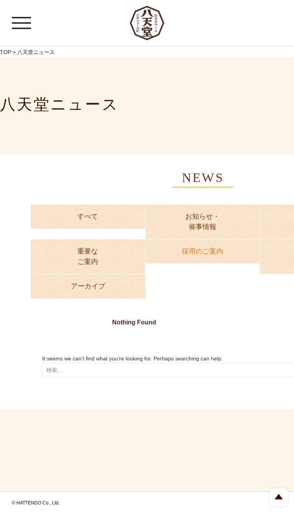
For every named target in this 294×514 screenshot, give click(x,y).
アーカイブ (88, 286)
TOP (5, 52)
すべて (87, 216)
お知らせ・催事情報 (202, 222)
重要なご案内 (87, 256)
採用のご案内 (202, 251)
